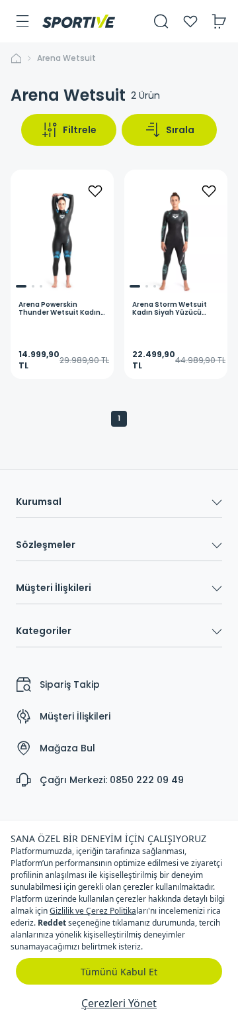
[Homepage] (78, 21)
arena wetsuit (66, 58)
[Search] (161, 21)
